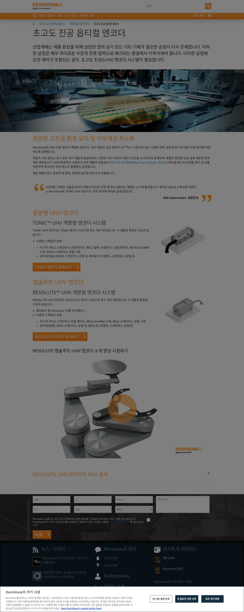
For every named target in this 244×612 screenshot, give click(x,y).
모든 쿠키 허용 (212, 598)
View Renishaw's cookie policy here (81, 608)
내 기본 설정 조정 (161, 598)
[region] (122, 599)
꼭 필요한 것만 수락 (186, 598)
